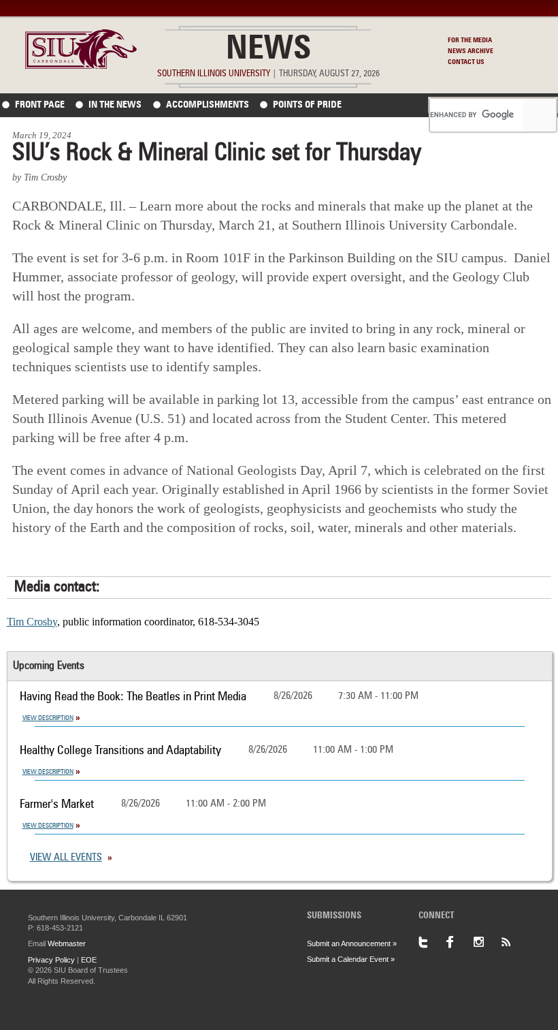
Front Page (40, 105)
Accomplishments (207, 105)
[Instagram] (486, 942)
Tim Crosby (32, 621)
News (268, 50)
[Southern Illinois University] (81, 65)
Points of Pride (307, 105)
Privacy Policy (51, 960)
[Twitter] (432, 942)
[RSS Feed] (513, 942)
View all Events (66, 858)
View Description (47, 718)
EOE (89, 960)
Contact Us (466, 62)
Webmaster (67, 943)
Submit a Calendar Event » (351, 959)
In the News (115, 105)
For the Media (470, 40)
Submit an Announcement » (352, 943)
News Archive (470, 51)
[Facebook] (459, 942)
